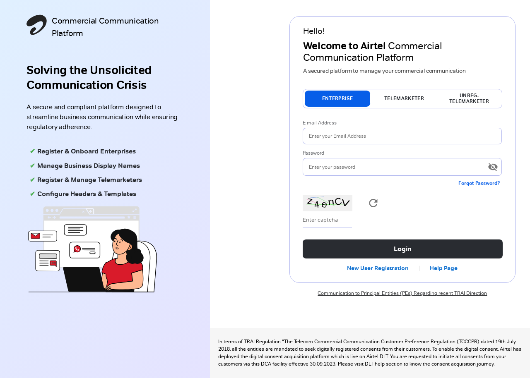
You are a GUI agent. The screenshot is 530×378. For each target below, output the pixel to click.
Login (403, 249)
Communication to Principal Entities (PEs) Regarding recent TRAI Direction (402, 293)
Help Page (444, 268)
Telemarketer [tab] (404, 98)
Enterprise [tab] (337, 98)
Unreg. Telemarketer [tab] (469, 98)
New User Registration (378, 268)
